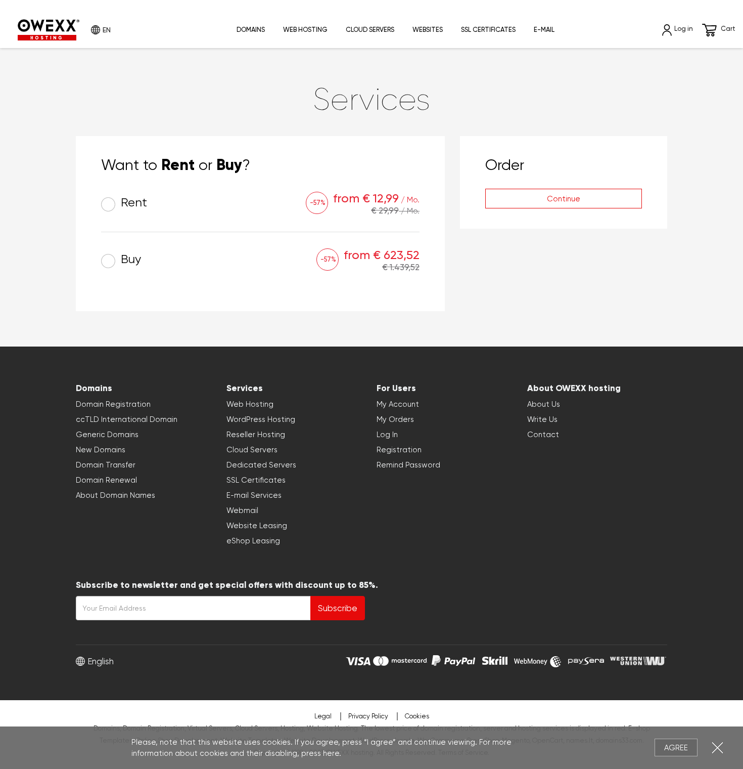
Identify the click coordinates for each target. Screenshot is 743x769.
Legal (323, 716)
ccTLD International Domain (126, 419)
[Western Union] (638, 659)
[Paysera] (586, 659)
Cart (728, 28)
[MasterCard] (400, 659)
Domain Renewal (106, 480)
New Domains (100, 449)
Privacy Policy (368, 716)
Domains (251, 29)
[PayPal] (453, 659)
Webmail (242, 510)
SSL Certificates (488, 29)
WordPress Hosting (260, 419)
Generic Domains (107, 434)
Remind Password (408, 464)
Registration (399, 449)
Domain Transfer (105, 464)
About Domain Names (115, 495)
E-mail (544, 29)
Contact (543, 434)
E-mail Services (254, 495)
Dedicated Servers (261, 464)
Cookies (417, 716)
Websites (427, 29)
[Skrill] (494, 659)
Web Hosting (305, 29)
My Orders (395, 419)
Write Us (542, 419)
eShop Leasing (253, 540)
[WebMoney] (538, 659)
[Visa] (358, 659)
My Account (398, 404)
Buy (129, 259)
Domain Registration (113, 404)
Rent (132, 202)
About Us (543, 404)
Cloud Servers (370, 29)
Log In (387, 434)
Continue (563, 198)
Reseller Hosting (255, 434)
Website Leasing (256, 525)
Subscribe (337, 608)
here (331, 753)
